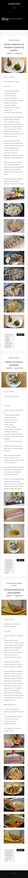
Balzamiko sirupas (9, 850)
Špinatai (7, 572)
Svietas (9, 347)
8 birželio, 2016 (18, 53)
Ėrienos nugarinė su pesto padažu (14, 591)
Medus (10, 343)
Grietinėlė (7, 341)
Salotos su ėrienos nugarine (14, 363)
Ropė (6, 345)
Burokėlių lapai (8, 562)
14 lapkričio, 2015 (18, 596)
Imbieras (7, 343)
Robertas (9, 53)
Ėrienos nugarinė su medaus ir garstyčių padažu (14, 47)
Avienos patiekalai (14, 40)
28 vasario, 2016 (18, 368)
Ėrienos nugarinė (8, 851)
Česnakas (7, 334)
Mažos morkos (8, 569)
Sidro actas (7, 571)
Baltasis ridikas (8, 560)
